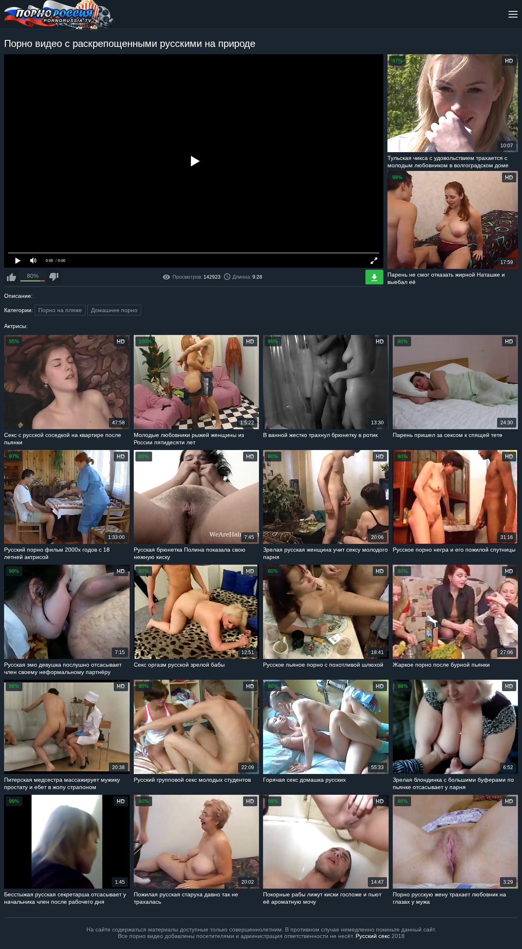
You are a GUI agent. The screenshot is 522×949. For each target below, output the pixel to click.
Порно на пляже (60, 310)
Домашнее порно (114, 310)
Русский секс (373, 936)
